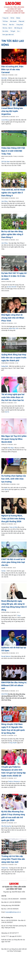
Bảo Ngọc (11, 448)
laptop (6, 489)
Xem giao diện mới (8, 34)
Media (18, 18)
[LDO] (14, 57)
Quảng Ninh (4, 366)
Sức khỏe (5, 31)
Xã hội (12, 18)
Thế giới (12, 31)
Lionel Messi (5, 120)
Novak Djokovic (6, 656)
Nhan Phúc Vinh (13, 328)
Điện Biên (4, 78)
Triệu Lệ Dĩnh (13, 527)
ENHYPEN (4, 694)
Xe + (18, 31)
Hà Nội (3, 571)
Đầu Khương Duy (6, 826)
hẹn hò (7, 412)
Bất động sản (18, 28)
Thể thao (5, 21)
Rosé (19, 615)
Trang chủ (5, 18)
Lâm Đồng (4, 201)
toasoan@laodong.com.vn (13, 912)
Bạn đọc (11, 24)
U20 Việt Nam (5, 161)
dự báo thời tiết (11, 287)
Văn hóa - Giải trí (7, 28)
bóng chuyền (13, 742)
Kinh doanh (13, 21)
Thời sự (4, 24)
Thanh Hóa (4, 868)
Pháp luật (21, 21)
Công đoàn (19, 24)
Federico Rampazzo (14, 781)
